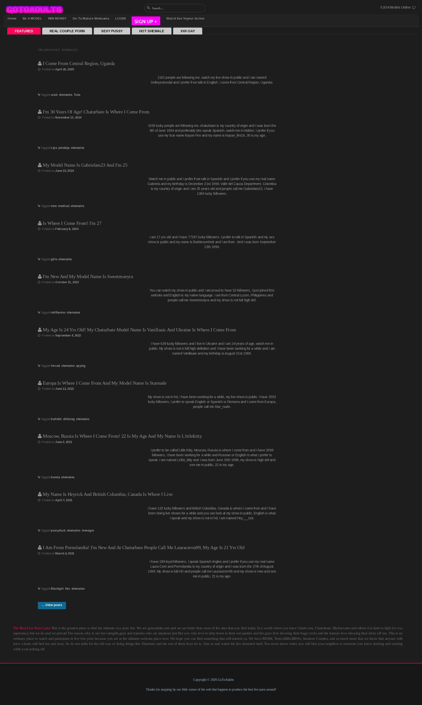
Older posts (52, 605)
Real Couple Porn (67, 31)
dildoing (69, 419)
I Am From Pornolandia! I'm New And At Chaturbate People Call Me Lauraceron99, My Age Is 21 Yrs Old (143, 547)
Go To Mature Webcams (91, 18)
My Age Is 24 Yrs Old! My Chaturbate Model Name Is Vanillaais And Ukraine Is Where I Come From (139, 329)
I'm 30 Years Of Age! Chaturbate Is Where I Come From (96, 111)
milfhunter (58, 312)
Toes (77, 95)
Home (12, 18)
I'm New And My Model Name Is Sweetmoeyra (88, 276)
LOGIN (120, 18)
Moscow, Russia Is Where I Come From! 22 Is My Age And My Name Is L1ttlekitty (122, 436)
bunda (55, 477)
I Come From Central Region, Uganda (79, 63)
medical (63, 206)
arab (54, 95)
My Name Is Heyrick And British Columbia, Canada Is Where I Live (108, 494)
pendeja (64, 148)
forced (55, 366)
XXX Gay (187, 31)
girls (54, 259)
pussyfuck (58, 530)
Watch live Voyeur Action (185, 18)
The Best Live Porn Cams (31, 628)
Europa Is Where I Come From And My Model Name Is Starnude (104, 383)
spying (80, 366)
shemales (65, 95)
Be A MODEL (32, 18)
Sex (67, 588)
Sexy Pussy (112, 31)
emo (54, 206)
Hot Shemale (151, 31)
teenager (88, 530)
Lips (54, 148)
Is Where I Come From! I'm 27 (72, 223)
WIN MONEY (57, 18)
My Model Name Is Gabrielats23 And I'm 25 (85, 165)
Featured (24, 31)
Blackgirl (57, 588)
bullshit (56, 419)
